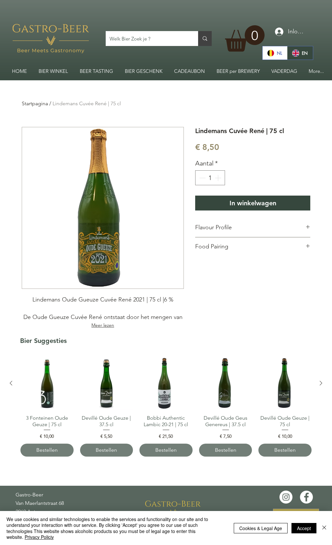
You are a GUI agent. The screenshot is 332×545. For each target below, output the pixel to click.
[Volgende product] (321, 383)
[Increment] (218, 178)
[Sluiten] (324, 528)
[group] (166, 407)
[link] (245, 38)
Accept (304, 528)
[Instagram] (285, 497)
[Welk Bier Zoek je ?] (205, 38)
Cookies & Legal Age (260, 528)
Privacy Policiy (39, 537)
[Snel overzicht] (47, 383)
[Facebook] (306, 497)
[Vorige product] (11, 383)
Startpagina (35, 103)
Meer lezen (102, 325)
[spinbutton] (210, 178)
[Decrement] (201, 178)
